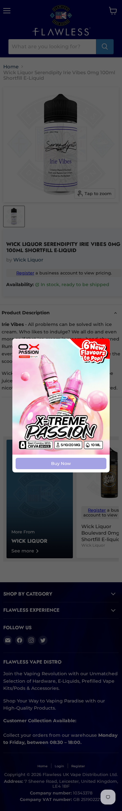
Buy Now (61, 463)
